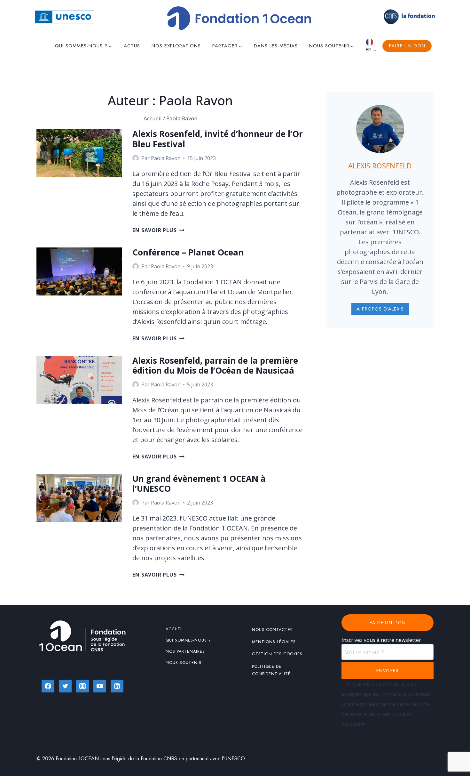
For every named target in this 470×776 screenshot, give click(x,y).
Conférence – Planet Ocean (189, 252)
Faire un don (407, 46)
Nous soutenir (183, 662)
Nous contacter (272, 629)
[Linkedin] (117, 686)
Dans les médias (276, 45)
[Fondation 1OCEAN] (239, 18)
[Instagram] (82, 686)
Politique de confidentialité (271, 670)
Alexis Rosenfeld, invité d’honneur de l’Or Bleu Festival (217, 139)
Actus (132, 45)
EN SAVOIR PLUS (158, 230)
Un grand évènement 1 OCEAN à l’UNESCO (199, 483)
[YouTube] (99, 686)
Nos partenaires (185, 651)
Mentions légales (274, 642)
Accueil (175, 629)
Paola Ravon (166, 158)
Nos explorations (176, 45)
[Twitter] (65, 686)
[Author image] (135, 158)
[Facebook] (48, 686)
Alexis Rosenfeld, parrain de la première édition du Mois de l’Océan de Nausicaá (215, 365)
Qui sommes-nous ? (188, 640)
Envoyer (387, 670)
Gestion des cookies (277, 654)
